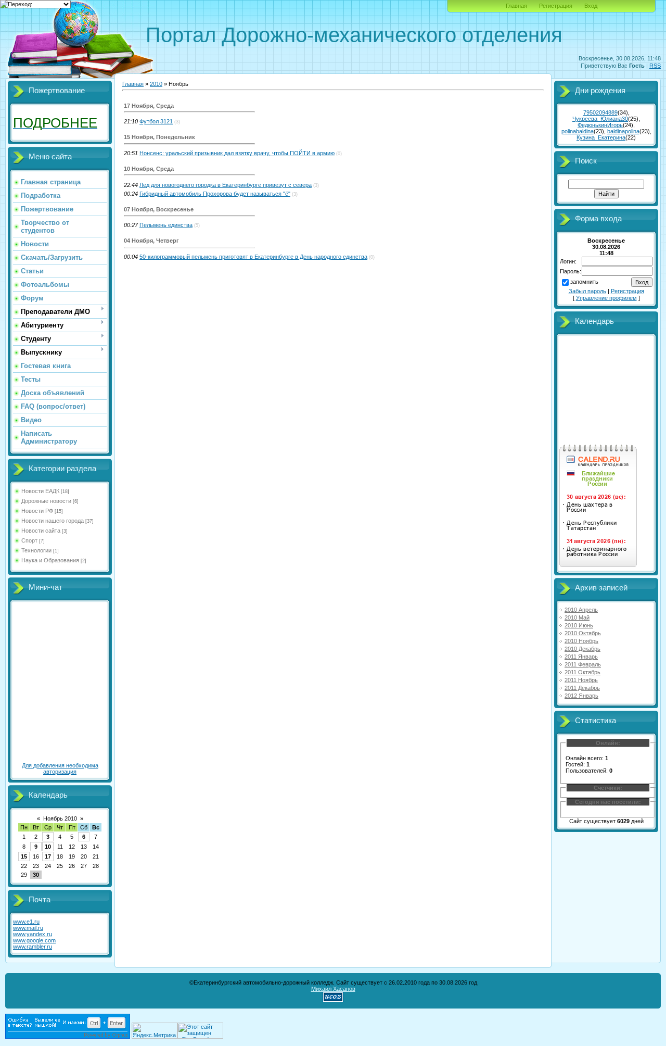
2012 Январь (581, 695)
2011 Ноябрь (581, 680)
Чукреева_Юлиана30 (600, 119)
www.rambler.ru (32, 946)
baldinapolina (623, 131)
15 (24, 856)
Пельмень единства (166, 225)
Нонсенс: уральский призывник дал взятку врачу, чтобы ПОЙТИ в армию (237, 153)
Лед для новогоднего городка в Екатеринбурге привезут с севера (225, 185)
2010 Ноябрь (581, 641)
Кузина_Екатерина (601, 137)
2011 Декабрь (582, 688)
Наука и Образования (50, 560)
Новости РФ (37, 511)
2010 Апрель (581, 610)
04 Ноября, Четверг (151, 240)
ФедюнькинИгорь (600, 125)
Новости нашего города (52, 521)
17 (48, 856)
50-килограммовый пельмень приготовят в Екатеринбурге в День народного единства (253, 257)
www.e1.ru (26, 921)
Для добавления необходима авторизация (60, 768)
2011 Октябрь (582, 672)
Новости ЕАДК (40, 491)
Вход (590, 6)
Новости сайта (40, 530)
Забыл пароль (587, 291)
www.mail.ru (28, 928)
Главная (516, 6)
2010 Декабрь (582, 649)
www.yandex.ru (32, 934)
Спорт (29, 540)
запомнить (584, 282)
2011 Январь (581, 656)
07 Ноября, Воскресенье (159, 209)
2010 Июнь (579, 625)
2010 (156, 84)
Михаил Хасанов (333, 989)
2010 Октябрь (583, 633)
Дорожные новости (46, 501)
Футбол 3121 (156, 121)
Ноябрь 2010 (60, 818)
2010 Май (577, 617)
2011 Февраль (583, 664)
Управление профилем (606, 298)
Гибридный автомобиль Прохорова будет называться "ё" (214, 194)
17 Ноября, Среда (149, 106)
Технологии (36, 550)
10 (48, 846)
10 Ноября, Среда (149, 169)
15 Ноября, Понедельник (159, 137)
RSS (655, 65)
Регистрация (555, 6)
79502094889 (600, 112)
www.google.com (34, 940)
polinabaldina (577, 131)
